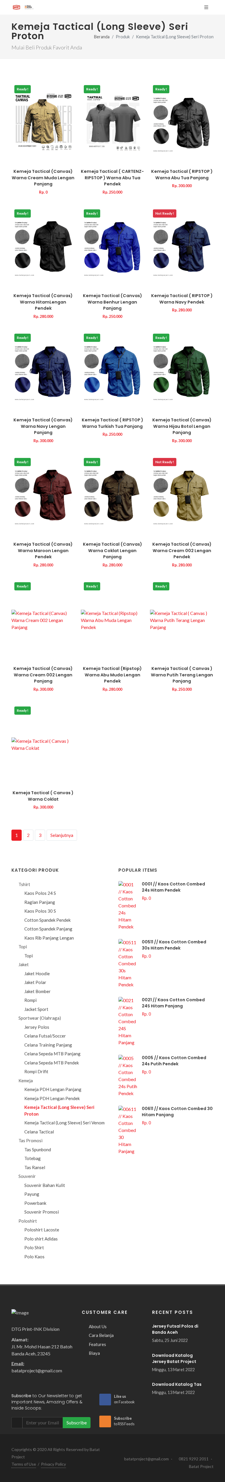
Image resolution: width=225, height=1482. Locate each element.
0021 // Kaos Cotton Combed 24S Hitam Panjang (173, 1003)
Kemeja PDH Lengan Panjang (52, 1089)
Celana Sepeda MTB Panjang (52, 1053)
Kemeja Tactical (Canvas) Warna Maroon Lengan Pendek (43, 550)
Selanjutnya (61, 835)
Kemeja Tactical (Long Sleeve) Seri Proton (59, 1110)
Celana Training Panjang (48, 1044)
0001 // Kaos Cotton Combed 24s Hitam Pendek (173, 887)
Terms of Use (23, 1464)
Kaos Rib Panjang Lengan (49, 937)
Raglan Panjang (39, 902)
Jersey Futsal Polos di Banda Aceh (175, 1329)
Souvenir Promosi (41, 1211)
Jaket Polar (35, 982)
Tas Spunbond (37, 1149)
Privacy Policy (53, 1464)
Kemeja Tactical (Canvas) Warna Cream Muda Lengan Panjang (43, 177)
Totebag (32, 1158)
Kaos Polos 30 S (40, 911)
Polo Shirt (34, 1247)
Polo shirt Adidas (41, 1238)
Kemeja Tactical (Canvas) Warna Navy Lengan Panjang (43, 426)
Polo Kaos (34, 1256)
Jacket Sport (36, 1009)
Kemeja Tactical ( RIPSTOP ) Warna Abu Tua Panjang (182, 174)
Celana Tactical (39, 1131)
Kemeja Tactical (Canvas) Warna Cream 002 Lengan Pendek (182, 550)
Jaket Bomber (37, 991)
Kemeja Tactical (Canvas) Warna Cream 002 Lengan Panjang (43, 675)
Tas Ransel (34, 1167)
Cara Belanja (101, 1335)
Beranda (102, 36)
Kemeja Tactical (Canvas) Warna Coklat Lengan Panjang (112, 550)
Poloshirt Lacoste (41, 1229)
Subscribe (77, 1422)
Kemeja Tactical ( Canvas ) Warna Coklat (43, 796)
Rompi (30, 1000)
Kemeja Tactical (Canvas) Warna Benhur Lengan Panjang (112, 302)
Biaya (94, 1353)
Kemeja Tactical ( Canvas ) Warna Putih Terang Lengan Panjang (182, 675)
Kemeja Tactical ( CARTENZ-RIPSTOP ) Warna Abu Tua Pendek (112, 177)
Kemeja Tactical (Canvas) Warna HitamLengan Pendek (43, 302)
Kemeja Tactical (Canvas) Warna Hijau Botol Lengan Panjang (182, 426)
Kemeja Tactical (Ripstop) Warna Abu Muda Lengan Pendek (112, 675)
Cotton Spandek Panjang (48, 928)
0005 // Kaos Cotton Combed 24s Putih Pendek (174, 1061)
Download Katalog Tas (177, 1384)
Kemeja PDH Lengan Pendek (52, 1098)
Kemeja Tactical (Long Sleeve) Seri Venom (64, 1122)
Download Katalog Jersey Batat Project (174, 1358)
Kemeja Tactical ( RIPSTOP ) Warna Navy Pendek (182, 299)
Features (97, 1344)
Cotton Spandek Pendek (47, 920)
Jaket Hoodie (37, 973)
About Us (98, 1326)
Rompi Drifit (36, 1071)
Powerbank (35, 1203)
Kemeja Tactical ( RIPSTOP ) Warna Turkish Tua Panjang (112, 423)
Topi (28, 955)
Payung (31, 1194)
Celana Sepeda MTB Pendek (51, 1062)
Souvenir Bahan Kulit (44, 1185)
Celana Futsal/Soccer (45, 1035)
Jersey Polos (36, 1027)
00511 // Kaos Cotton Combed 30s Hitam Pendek (174, 945)
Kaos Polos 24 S (40, 893)
